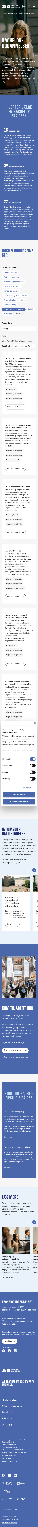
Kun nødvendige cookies (19, 801)
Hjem (5, 13)
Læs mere (6, 1277)
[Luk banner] (35, 723)
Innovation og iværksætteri (15, 295)
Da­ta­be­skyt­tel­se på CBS (10, 1516)
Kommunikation (10, 273)
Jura (23, 300)
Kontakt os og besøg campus (12, 1452)
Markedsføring (10, 305)
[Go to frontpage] (11, 6)
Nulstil (18, 314)
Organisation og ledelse (14, 309)
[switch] (33, 765)
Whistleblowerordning (9, 1523)
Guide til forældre (9, 1324)
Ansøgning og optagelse (12, 1318)
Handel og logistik (11, 291)
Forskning (8, 1412)
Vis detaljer (27, 788)
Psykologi (8, 314)
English (24, 6)
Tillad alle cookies (19, 794)
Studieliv (7, 1168)
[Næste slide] (34, 870)
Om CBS (7, 1424)
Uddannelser (13, 13)
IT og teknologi (10, 300)
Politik (30, 309)
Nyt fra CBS (6, 1458)
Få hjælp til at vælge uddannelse (15, 1321)
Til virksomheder (8, 1461)
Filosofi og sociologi (12, 286)
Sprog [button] (5, 329)
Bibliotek (7, 1418)
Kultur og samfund (11, 277)
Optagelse (8, 1137)
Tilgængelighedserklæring (11, 1519)
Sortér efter (7, 346)
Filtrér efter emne (9, 267)
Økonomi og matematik (14, 282)
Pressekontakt (7, 1455)
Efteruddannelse (12, 1406)
